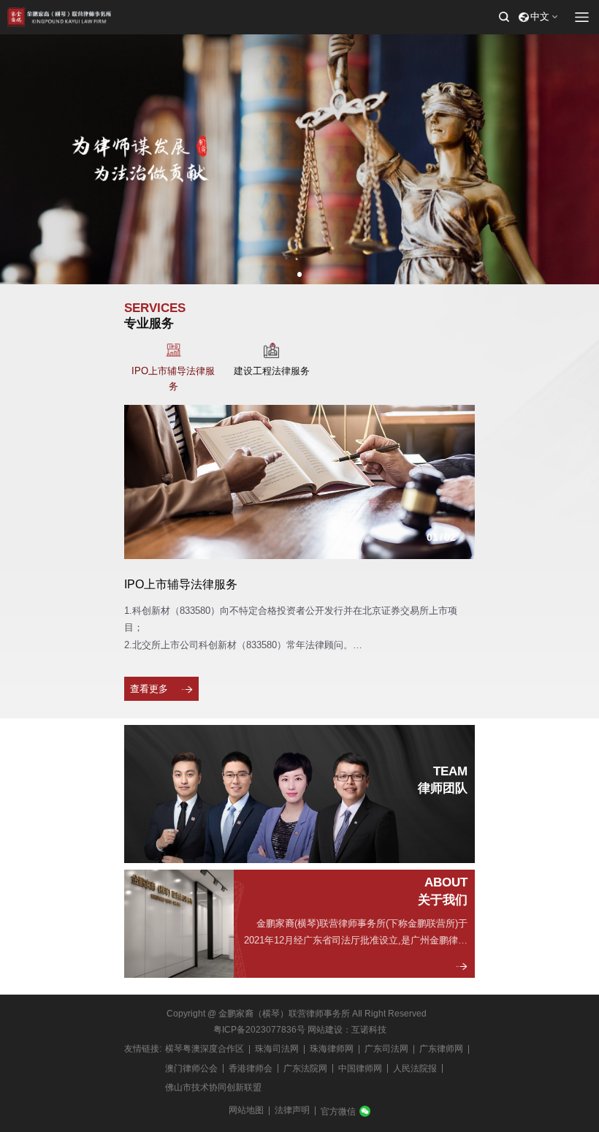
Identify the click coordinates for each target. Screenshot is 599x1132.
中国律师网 (360, 1068)
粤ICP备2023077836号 (259, 1030)
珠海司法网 (277, 1049)
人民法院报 (415, 1068)
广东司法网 (386, 1049)
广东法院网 (305, 1068)
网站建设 (325, 1030)
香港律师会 (250, 1068)
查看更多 (149, 688)
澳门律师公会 (191, 1068)
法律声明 (292, 1110)
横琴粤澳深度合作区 (204, 1049)
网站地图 (246, 1110)
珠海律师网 (332, 1049)
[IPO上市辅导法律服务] (299, 482)
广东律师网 (441, 1049)
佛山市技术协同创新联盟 (213, 1087)
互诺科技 (368, 1030)
